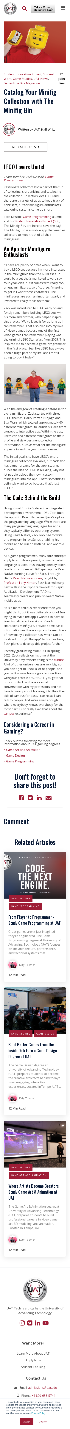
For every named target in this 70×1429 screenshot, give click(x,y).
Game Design (45, 1033)
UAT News (40, 79)
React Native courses (27, 578)
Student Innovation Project (22, 74)
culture (59, 660)
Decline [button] (43, 1421)
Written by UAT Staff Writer (37, 129)
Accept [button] (26, 1421)
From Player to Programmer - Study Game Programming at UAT (34, 920)
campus (9, 714)
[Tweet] (30, 798)
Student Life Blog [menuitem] (33, 1367)
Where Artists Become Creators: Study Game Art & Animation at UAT (34, 1192)
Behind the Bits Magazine (22, 83)
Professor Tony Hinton (20, 583)
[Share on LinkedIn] (39, 798)
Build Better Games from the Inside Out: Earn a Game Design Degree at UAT (32, 1050)
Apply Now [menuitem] (33, 1360)
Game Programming (37, 217)
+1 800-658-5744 (43, 1396)
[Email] (49, 798)
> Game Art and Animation (22, 750)
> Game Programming (19, 761)
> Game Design (14, 755)
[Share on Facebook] (21, 798)
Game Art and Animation (29, 1175)
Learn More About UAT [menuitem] (33, 1353)
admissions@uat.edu (42, 1388)
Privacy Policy (38, 1413)
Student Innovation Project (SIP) (37, 221)
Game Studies (22, 79)
